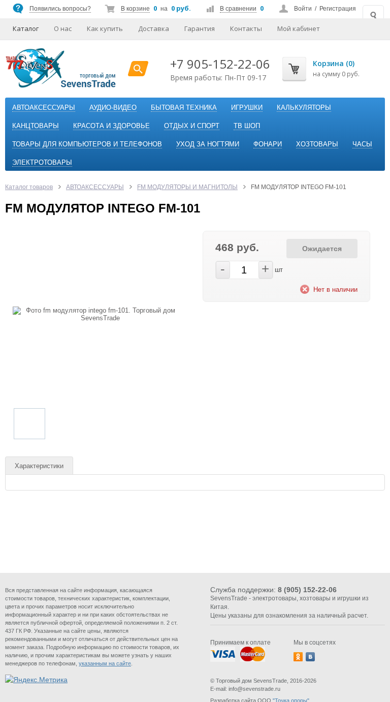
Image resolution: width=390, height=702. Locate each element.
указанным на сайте (105, 663)
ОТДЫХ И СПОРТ (191, 126)
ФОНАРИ (267, 144)
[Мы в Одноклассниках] (298, 656)
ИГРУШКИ (247, 107)
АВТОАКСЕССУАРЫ (43, 107)
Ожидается (322, 249)
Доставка (153, 28)
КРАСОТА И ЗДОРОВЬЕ (111, 126)
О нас (63, 28)
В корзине (135, 8)
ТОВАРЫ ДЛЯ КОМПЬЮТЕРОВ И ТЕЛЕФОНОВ (87, 144)
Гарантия (199, 28)
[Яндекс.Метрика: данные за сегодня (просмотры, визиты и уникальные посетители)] (36, 680)
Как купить (105, 28)
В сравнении (238, 8)
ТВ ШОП (247, 126)
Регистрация (337, 8)
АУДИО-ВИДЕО (113, 107)
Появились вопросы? (60, 8)
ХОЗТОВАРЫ (317, 144)
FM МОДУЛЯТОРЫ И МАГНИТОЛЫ (187, 187)
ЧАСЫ (362, 144)
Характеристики (39, 466)
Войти (303, 8)
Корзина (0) (333, 63)
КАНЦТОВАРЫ (35, 126)
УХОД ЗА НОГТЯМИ (207, 144)
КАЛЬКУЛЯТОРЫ (304, 107)
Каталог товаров (29, 187)
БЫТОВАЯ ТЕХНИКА (184, 107)
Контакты (246, 28)
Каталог (26, 28)
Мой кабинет (298, 28)
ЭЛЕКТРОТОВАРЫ (42, 162)
